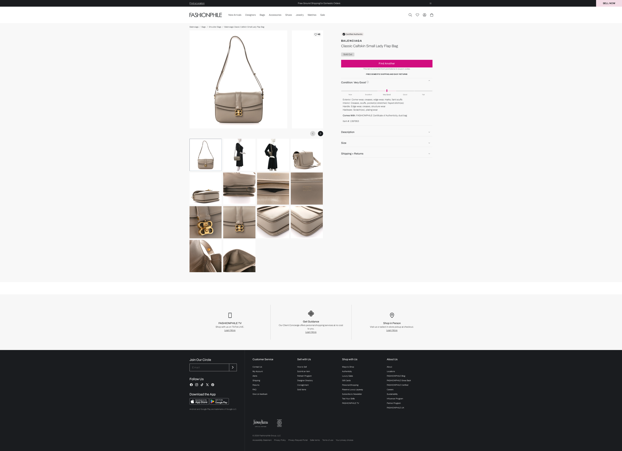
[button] (410, 15)
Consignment (303, 385)
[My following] (417, 15)
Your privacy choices (344, 440)
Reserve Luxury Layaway (352, 389)
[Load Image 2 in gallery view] (239, 155)
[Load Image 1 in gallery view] (206, 155)
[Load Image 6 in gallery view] (239, 188)
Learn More (230, 330)
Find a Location (197, 3)
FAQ (254, 389)
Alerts (255, 376)
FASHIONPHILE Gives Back (399, 380)
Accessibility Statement (262, 440)
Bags (204, 27)
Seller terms (315, 440)
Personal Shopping (350, 385)
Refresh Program (304, 376)
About (389, 367)
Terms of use (327, 440)
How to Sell (302, 367)
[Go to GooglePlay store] (219, 403)
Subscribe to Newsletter (352, 394)
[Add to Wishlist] (317, 34)
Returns (256, 385)
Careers (390, 389)
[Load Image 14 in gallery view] (239, 256)
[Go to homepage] (205, 15)
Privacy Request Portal (297, 440)
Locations (391, 371)
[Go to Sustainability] (279, 423)
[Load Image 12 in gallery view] (307, 222)
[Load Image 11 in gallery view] (273, 222)
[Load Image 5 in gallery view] (206, 188)
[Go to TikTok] (202, 384)
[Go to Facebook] (191, 384)
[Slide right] (320, 133)
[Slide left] (312, 133)
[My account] (424, 15)
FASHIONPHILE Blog (396, 376)
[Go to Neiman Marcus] (260, 423)
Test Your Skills (348, 399)
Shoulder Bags (215, 27)
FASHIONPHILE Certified (397, 385)
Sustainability (392, 394)
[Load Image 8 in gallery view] (307, 188)
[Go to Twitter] (207, 384)
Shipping (256, 380)
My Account (258, 371)
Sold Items (301, 389)
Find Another (387, 63)
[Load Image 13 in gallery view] (206, 256)
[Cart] (431, 15)
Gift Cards (346, 380)
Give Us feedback (260, 394)
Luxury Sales (347, 376)
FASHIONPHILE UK (395, 408)
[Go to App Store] (199, 403)
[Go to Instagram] (196, 384)
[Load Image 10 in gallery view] (239, 222)
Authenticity (347, 371)
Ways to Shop (348, 367)
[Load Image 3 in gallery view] (273, 155)
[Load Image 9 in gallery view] (206, 222)
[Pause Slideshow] (430, 3)
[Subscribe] (232, 367)
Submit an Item (303, 371)
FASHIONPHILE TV (350, 403)
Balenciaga (194, 27)
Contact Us (257, 367)
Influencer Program (395, 399)
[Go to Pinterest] (212, 384)
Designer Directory (305, 380)
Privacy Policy (280, 440)
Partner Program (394, 403)
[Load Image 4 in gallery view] (307, 155)
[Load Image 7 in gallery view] (273, 188)
